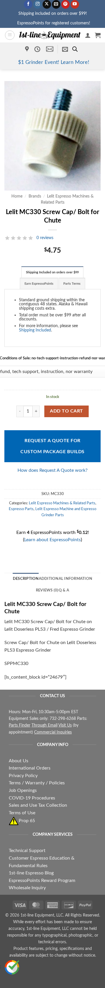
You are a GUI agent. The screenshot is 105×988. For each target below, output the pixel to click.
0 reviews (44, 238)
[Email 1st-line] (49, 48)
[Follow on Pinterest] (65, 4)
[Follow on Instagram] (37, 4)
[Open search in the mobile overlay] (75, 49)
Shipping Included (35, 330)
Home (16, 196)
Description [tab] (26, 578)
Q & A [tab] (64, 590)
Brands (35, 196)
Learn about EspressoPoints (52, 539)
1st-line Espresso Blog (31, 873)
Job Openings (23, 790)
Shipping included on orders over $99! (52, 13)
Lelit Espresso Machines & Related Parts (62, 503)
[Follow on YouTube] (75, 4)
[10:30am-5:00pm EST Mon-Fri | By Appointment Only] (38, 49)
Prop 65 (27, 820)
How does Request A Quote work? (53, 470)
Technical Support (27, 850)
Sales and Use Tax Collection (38, 805)
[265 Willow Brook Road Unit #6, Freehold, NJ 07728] (27, 49)
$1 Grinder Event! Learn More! (53, 62)
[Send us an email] (56, 4)
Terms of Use (22, 813)
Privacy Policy (23, 775)
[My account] (88, 35)
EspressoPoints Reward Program (42, 880)
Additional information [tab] (65, 578)
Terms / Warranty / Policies (37, 783)
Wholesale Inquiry (27, 887)
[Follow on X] (47, 4)
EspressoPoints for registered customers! (53, 23)
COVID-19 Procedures (32, 798)
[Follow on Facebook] (28, 4)
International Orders (29, 768)
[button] (10, 35)
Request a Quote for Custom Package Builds (52, 446)
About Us (18, 761)
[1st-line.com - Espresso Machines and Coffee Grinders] (49, 35)
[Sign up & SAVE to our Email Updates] (65, 49)
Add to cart (66, 411)
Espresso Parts (21, 509)
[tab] (52, 272)
